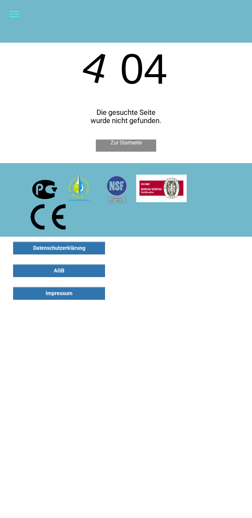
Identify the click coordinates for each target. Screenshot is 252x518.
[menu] (14, 14)
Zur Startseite (126, 143)
